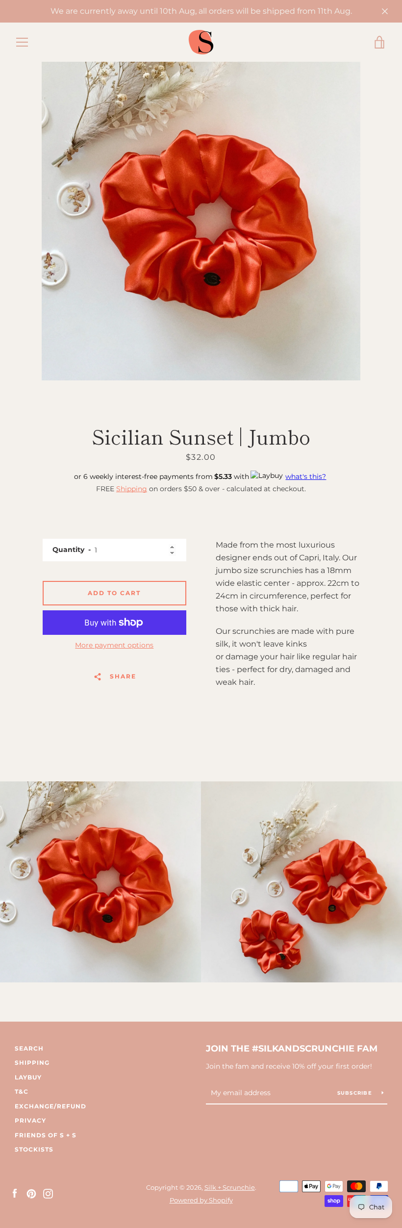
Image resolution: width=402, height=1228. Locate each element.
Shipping (131, 488)
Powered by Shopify (201, 1200)
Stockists (34, 1149)
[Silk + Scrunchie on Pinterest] (31, 1193)
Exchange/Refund (50, 1106)
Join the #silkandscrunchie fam (291, 1048)
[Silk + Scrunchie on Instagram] (48, 1193)
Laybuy (28, 1077)
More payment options (114, 645)
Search (29, 1048)
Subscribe (356, 1093)
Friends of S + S (45, 1135)
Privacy (30, 1120)
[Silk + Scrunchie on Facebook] (15, 1193)
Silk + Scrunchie (229, 1187)
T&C (21, 1091)
